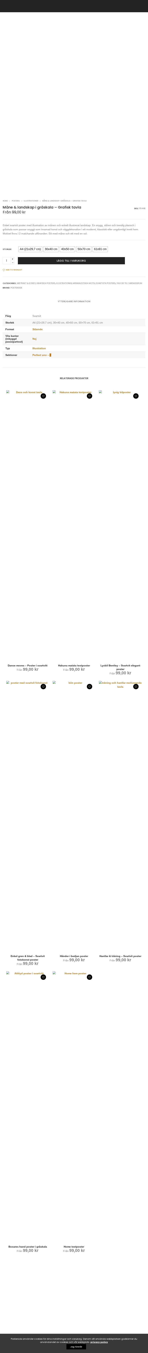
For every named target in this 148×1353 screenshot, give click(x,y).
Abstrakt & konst (26, 283)
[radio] (30, 249)
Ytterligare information (74, 301)
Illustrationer (31, 201)
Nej (34, 338)
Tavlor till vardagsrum (129, 283)
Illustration (39, 348)
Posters (16, 201)
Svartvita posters (106, 283)
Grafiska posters (45, 283)
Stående (37, 329)
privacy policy (99, 1342)
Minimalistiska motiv (84, 283)
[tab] (74, 301)
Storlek (7, 249)
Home (5, 201)
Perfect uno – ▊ (42, 355)
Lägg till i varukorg (71, 261)
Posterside (16, 287)
